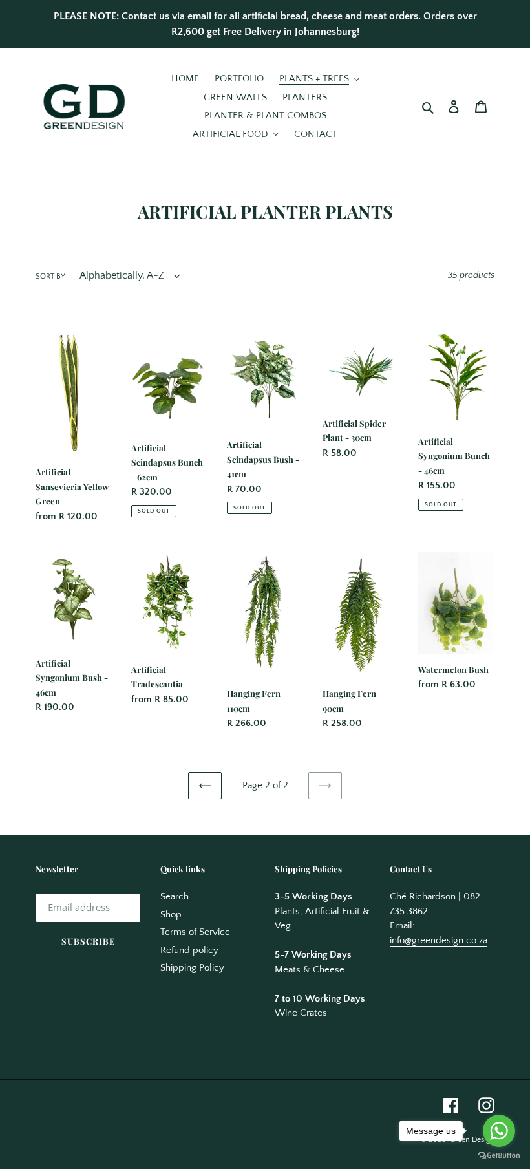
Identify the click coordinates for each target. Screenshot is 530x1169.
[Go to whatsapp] (499, 1131)
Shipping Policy (192, 967)
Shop (171, 914)
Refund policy (189, 950)
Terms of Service (195, 932)
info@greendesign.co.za (438, 940)
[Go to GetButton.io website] (499, 1156)
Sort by (50, 276)
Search (174, 896)
